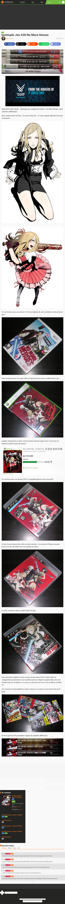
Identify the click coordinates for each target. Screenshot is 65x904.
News (14, 848)
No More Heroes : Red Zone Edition (17, 796)
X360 (6, 816)
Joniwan (11, 38)
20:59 (27, 855)
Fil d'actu (4, 848)
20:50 (26, 866)
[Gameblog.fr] (7, 2)
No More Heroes (6, 820)
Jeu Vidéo (22, 2)
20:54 (27, 860)
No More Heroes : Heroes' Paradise (12, 815)
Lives (19, 848)
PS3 (13, 799)
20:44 (22, 872)
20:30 (30, 877)
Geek (42, 2)
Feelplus (21, 809)
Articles (10, 848)
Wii (2, 822)
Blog (3, 32)
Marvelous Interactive (16, 807)
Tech (32, 2)
